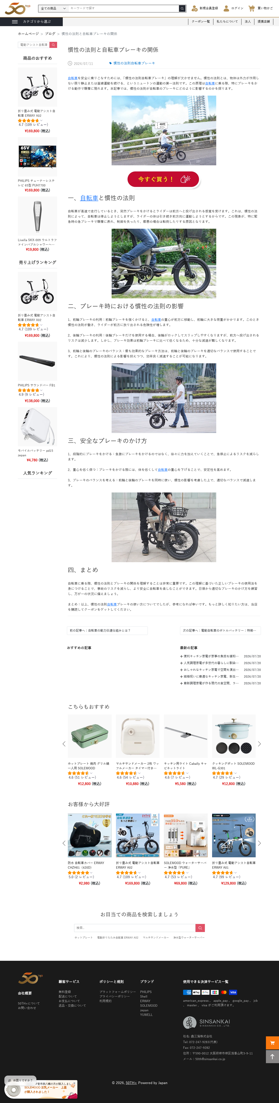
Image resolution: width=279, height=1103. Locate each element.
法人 (248, 21)
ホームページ (28, 34)
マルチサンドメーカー (156, 937)
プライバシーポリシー (114, 996)
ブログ (50, 34)
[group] (37, 124)
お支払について (69, 1001)
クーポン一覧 (201, 21)
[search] (182, 8)
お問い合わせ (27, 1008)
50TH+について (29, 1003)
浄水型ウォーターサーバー (189, 937)
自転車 (73, 78)
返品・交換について (72, 1005)
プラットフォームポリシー (117, 992)
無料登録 (65, 992)
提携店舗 (264, 21)
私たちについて (227, 21)
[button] (64, 744)
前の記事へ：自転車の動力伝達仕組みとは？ (100, 630)
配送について (68, 996)
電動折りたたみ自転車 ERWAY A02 (117, 937)
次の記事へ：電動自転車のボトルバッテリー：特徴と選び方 (220, 630)
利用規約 (105, 1001)
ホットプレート (84, 937)
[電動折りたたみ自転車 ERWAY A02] (164, 180)
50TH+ (131, 1083)
